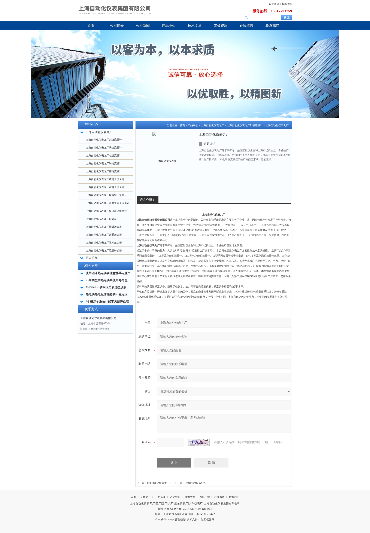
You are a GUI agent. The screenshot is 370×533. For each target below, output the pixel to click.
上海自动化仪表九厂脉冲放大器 (104, 242)
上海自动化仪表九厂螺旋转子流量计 (106, 195)
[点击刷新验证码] (199, 442)
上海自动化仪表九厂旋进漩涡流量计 (106, 210)
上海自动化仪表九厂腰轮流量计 (104, 171)
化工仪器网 (208, 519)
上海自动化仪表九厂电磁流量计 (104, 155)
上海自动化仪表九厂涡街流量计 (104, 147)
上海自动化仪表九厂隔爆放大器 (104, 226)
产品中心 (193, 125)
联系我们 (234, 497)
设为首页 (274, 3)
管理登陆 (180, 519)
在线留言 (219, 497)
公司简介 (145, 497)
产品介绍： (147, 199)
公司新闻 (160, 497)
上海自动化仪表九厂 (212, 125)
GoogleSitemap (164, 519)
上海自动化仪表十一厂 (159, 482)
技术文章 (190, 497)
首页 (182, 125)
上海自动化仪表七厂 (196, 482)
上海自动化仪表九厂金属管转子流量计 (108, 203)
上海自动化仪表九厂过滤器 (101, 218)
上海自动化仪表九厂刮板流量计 (104, 139)
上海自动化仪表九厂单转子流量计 (105, 179)
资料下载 (205, 497)
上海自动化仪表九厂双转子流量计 (105, 187)
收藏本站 (287, 3)
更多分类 (92, 258)
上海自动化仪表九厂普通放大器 (104, 234)
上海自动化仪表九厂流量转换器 (104, 250)
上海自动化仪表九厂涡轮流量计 (104, 163)
